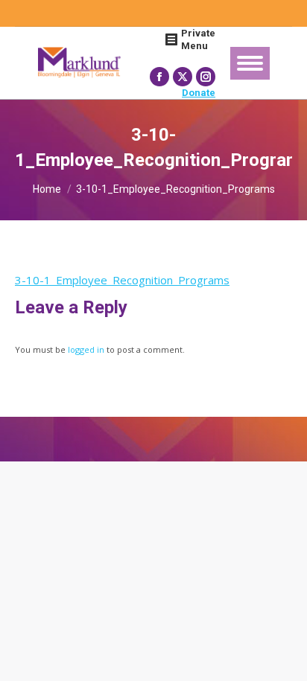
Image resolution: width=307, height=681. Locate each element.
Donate (198, 92)
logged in (86, 349)
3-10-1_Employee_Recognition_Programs (122, 279)
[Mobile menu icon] (250, 63)
